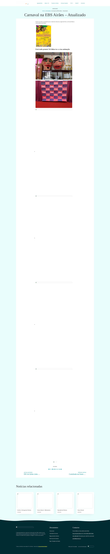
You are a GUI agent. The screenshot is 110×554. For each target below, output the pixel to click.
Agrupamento (39, 3)
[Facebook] (49, 469)
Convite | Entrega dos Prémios (24, 510)
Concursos (52, 531)
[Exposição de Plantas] (65, 500)
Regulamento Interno (54, 536)
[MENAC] (91, 546)
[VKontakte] (59, 469)
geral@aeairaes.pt (77, 538)
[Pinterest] (56, 469)
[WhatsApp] (54, 469)
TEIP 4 (71, 3)
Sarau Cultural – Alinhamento (43, 510)
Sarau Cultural (81, 510)
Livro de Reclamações (82, 546)
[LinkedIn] (52, 469)
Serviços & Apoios (64, 3)
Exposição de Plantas (62, 510)
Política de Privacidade (72, 546)
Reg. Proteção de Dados (55, 541)
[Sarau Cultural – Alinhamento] (45, 500)
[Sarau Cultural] (85, 500)
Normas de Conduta (54, 538)
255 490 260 (75, 536)
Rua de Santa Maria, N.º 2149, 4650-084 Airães (83, 533)
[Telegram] (57, 469)
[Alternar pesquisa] (93, 3)
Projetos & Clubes (54, 3)
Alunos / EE (47, 3)
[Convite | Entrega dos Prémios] (24, 500)
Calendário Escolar (54, 533)
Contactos (83, 3)
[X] (51, 469)
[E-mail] (61, 469)
